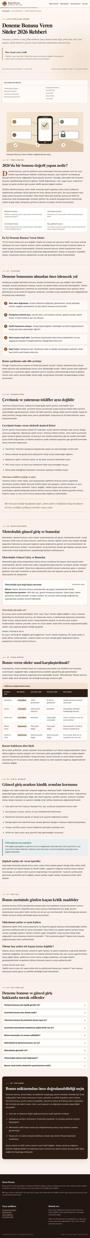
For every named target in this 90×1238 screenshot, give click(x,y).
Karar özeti (49, 99)
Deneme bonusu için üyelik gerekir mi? (22, 1005)
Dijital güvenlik (7, 1212)
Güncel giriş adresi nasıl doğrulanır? (21, 1058)
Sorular (85, 4)
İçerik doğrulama (7, 1215)
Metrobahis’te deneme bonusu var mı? (22, 1043)
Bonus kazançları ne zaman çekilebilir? (22, 1035)
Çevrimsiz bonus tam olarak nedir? (20, 1012)
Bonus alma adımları (10, 91)
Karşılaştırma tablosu (52, 87)
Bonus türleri (53, 4)
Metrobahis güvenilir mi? (16, 1050)
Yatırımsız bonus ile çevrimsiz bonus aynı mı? (25, 1020)
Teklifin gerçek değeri (11, 88)
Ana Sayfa (6, 11)
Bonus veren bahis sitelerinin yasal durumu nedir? (27, 1065)
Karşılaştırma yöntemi (9, 1210)
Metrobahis (64, 4)
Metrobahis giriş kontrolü (12, 97)
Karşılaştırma (75, 4)
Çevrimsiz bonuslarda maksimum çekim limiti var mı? (29, 1028)
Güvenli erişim (50, 90)
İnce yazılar (49, 93)
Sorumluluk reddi (7, 1217)
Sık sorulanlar (50, 96)
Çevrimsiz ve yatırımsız (11, 94)
